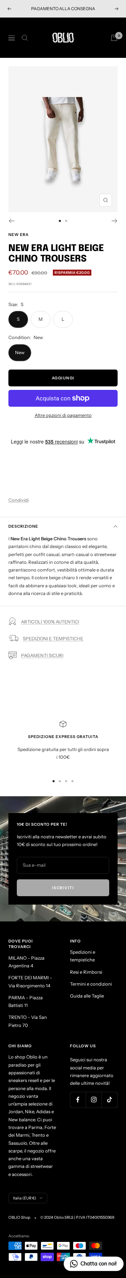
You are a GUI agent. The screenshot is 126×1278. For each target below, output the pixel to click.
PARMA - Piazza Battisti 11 (25, 1001)
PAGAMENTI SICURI (42, 655)
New (19, 352)
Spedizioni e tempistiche (82, 955)
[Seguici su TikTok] (109, 1100)
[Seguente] (115, 220)
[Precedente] (11, 220)
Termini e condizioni (91, 984)
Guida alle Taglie (87, 996)
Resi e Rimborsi (86, 972)
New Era (18, 234)
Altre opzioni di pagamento (63, 415)
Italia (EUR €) (24, 1198)
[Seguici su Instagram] (94, 1100)
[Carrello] (114, 38)
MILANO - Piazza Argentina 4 (26, 961)
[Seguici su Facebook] (78, 1100)
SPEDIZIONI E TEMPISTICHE (53, 638)
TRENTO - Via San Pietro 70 (27, 1021)
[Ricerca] (25, 38)
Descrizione (23, 526)
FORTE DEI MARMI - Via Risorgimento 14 (30, 981)
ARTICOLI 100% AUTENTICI (50, 621)
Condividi (18, 500)
